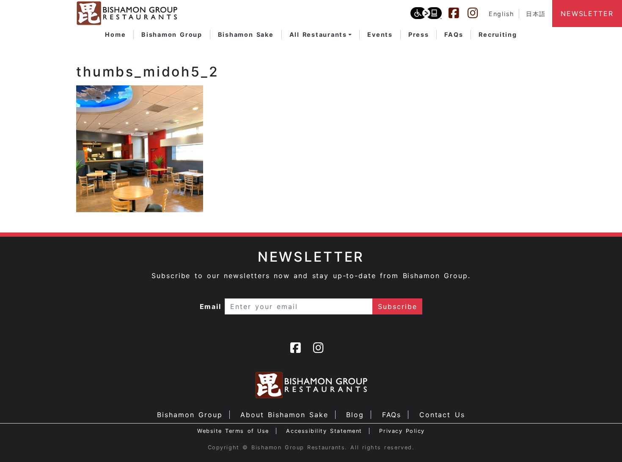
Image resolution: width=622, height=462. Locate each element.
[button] (320, 34)
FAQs (392, 414)
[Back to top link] (600, 440)
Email (211, 306)
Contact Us (442, 414)
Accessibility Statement (324, 431)
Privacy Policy (402, 431)
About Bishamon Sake (284, 414)
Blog (355, 414)
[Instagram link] (477, 13)
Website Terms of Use (233, 431)
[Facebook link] (458, 13)
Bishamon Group (189, 414)
